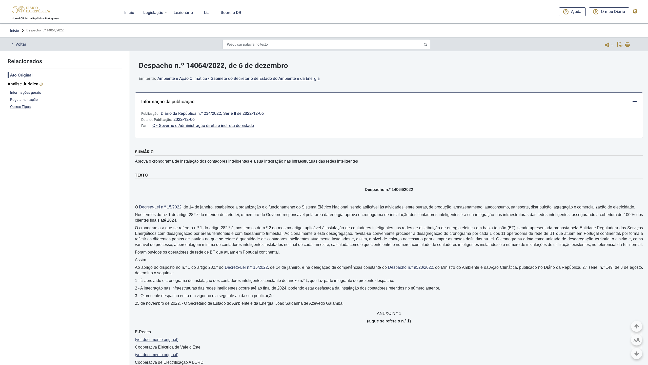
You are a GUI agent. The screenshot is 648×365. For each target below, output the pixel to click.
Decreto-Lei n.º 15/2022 (160, 207)
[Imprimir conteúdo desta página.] (627, 45)
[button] (31, 10)
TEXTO (141, 175)
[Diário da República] (31, 10)
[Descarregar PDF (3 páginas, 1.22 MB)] (619, 45)
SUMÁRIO (144, 151)
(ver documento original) (156, 339)
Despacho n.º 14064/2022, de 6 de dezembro (213, 65)
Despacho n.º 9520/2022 (410, 267)
